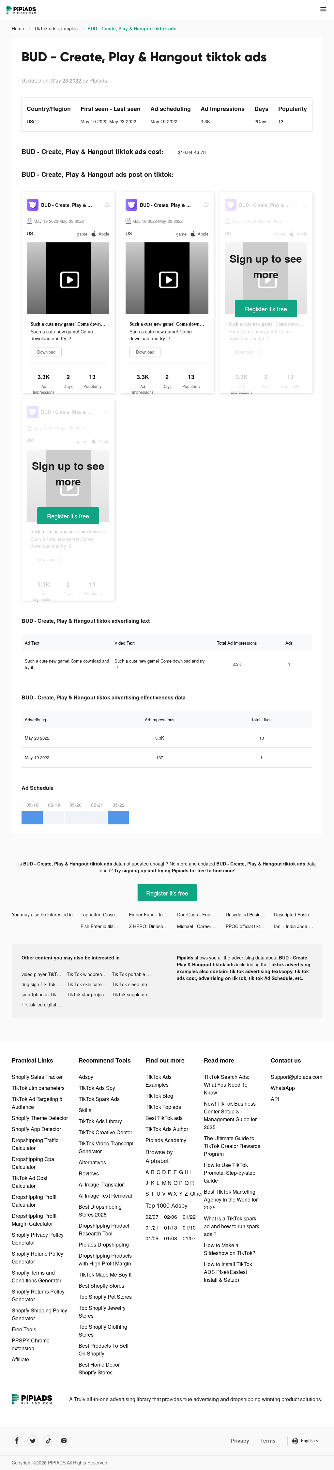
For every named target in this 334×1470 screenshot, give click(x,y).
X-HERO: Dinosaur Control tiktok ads (153, 926)
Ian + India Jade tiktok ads (298, 926)
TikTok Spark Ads (99, 1099)
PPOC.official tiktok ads (250, 926)
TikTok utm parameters (38, 1088)
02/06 (169, 1216)
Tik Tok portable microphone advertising (134, 974)
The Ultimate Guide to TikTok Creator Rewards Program (232, 1145)
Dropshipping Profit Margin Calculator (34, 1219)
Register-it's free (266, 308)
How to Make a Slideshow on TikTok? (229, 1249)
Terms (268, 1440)
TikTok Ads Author (166, 1129)
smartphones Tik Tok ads (44, 994)
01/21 (151, 1227)
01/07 (188, 1238)
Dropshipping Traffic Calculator (35, 1144)
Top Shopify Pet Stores (105, 1296)
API (275, 1099)
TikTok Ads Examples (158, 1080)
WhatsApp (283, 1088)
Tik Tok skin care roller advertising (89, 984)
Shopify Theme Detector (40, 1118)
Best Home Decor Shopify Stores (99, 1368)
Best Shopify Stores (101, 1285)
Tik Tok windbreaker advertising (89, 974)
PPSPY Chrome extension (31, 1344)
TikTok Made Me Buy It (105, 1274)
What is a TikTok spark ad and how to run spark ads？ (231, 1226)
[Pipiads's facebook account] (17, 1440)
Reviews (89, 1173)
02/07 (151, 1216)
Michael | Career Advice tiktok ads (201, 926)
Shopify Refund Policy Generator (37, 1257)
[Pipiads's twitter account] (32, 1440)
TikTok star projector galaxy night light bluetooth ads (89, 994)
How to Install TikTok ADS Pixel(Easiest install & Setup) (228, 1271)
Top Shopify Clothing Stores (103, 1330)
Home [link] (18, 28)
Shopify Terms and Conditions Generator (36, 1276)
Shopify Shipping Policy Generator (39, 1314)
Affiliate (20, 1359)
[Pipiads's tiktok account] (48, 1440)
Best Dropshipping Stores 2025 (100, 1210)
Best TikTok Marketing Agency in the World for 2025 (231, 1199)
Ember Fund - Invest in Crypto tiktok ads (153, 914)
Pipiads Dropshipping (104, 1244)
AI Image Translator (101, 1184)
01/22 (188, 1216)
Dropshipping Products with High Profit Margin (105, 1259)
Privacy (240, 1440)
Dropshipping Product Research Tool (104, 1229)
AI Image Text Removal (105, 1195)
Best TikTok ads (164, 1118)
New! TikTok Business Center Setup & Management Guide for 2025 (230, 1115)
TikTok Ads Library (100, 1121)
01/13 (169, 1227)
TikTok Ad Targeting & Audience (37, 1102)
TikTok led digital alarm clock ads (44, 1004)
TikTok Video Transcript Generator (106, 1147)
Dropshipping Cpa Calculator (33, 1163)
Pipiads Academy (165, 1140)
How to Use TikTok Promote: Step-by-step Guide (229, 1172)
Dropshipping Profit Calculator (34, 1200)
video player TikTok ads (44, 974)
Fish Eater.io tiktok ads (104, 926)
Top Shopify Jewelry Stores (102, 1311)
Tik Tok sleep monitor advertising (134, 984)
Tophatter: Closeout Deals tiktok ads (105, 914)
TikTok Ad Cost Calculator (29, 1181)
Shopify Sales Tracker (37, 1076)
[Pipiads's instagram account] (64, 1440)
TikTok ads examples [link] (56, 28)
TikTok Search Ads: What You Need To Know (226, 1084)
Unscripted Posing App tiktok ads (250, 914)
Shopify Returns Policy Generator (38, 1295)
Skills (85, 1110)
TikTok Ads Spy (97, 1088)
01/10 (188, 1227)
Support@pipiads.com (296, 1076)
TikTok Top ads (163, 1106)
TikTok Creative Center (105, 1132)
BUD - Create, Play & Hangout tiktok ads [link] (131, 28)
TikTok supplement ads (134, 994)
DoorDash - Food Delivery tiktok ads (201, 914)
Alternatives (92, 1162)
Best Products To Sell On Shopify (104, 1349)
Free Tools (24, 1329)
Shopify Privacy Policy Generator (38, 1238)
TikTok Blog (159, 1095)
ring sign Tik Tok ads (43, 984)
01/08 (169, 1238)
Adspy (86, 1076)
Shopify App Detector (36, 1129)
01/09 (151, 1238)
